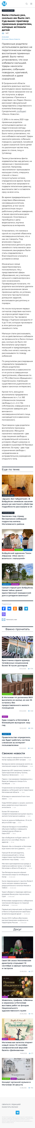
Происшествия (8, 10)
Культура (19, 550)
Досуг (5, 716)
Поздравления (8, 550)
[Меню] (31, 3)
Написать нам (11, 619)
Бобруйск (27, 550)
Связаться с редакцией (11, 1104)
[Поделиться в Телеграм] (26, 608)
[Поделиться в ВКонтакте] (9, 608)
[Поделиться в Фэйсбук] (4, 608)
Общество (6, 734)
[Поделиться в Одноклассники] (15, 608)
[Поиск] (26, 3)
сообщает (21, 111)
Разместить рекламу (10, 1107)
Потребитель (7, 694)
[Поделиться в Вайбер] (4, 614)
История (15, 584)
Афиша (12, 957)
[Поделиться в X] (20, 608)
